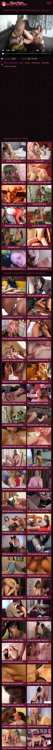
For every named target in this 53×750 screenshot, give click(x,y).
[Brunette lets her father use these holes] (39, 328)
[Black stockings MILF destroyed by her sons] (39, 673)
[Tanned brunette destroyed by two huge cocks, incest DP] (39, 565)
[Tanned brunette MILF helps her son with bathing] (39, 694)
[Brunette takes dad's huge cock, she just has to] (39, 414)
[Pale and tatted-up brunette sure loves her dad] (39, 500)
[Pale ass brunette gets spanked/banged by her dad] (39, 285)
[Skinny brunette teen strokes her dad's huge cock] (14, 457)
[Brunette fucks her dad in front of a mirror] (14, 673)
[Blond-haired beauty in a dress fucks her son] (14, 737)
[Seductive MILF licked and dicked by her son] (39, 371)
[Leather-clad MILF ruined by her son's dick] (14, 716)
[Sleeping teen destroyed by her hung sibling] (39, 306)
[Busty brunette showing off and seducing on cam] (14, 565)
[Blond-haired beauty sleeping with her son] (14, 479)
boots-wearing (10, 66)
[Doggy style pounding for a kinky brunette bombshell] (14, 587)
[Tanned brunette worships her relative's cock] (39, 651)
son (21, 63)
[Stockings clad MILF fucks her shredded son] (39, 608)
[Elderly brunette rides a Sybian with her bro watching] (39, 630)
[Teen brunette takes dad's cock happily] (14, 371)
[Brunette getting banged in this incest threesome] (39, 737)
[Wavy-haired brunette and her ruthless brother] (39, 522)
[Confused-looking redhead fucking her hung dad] (14, 414)
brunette (45, 63)
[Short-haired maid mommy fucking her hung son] (39, 479)
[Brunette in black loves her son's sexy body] (14, 393)
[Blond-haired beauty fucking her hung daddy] (39, 716)
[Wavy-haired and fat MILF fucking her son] (14, 608)
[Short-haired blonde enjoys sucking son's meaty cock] (39, 436)
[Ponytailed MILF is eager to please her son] (39, 393)
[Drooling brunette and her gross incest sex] (14, 436)
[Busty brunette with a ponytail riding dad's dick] (39, 457)
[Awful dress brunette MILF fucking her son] (14, 544)
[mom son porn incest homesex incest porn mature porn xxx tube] (49, 4)
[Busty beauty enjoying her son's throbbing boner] (14, 651)
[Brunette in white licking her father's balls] (14, 350)
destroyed (36, 63)
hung (27, 63)
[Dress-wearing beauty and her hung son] (14, 328)
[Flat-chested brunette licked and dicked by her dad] (39, 350)
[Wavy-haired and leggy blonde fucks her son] (14, 285)
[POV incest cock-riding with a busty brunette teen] (39, 544)
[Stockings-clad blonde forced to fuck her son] (14, 500)
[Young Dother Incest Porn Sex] (15, 4)
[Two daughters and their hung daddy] (14, 306)
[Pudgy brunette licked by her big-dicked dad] (39, 587)
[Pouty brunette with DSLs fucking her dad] (14, 630)
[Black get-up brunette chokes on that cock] (14, 694)
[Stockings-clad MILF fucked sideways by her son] (14, 522)
